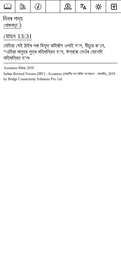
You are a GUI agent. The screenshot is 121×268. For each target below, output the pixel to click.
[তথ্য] (38, 6)
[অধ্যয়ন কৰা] (22, 6)
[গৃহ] (7, 6)
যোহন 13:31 (18, 36)
